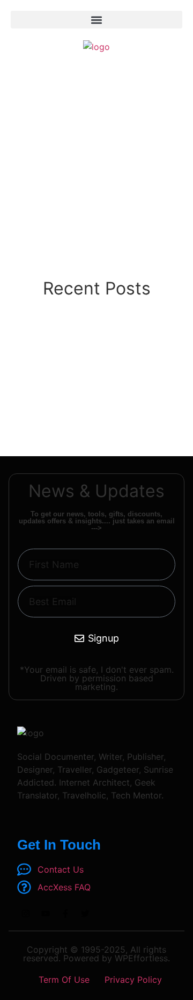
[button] (96, 19)
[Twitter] (85, 913)
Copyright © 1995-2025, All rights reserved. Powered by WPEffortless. (96, 953)
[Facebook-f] (65, 913)
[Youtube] (45, 913)
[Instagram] (25, 913)
